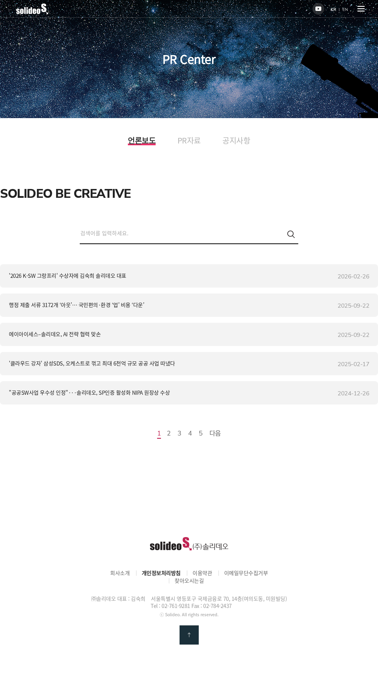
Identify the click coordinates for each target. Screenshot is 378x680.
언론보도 (142, 141)
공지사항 (236, 140)
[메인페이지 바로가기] (32, 12)
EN (345, 9)
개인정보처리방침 (161, 573)
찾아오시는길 (189, 580)
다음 (215, 433)
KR (333, 9)
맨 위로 (189, 635)
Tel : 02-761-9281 (170, 606)
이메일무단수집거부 (246, 573)
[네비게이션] (361, 9)
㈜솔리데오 (189, 543)
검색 (291, 234)
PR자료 (189, 140)
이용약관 (202, 573)
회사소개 (120, 573)
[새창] (318, 9)
